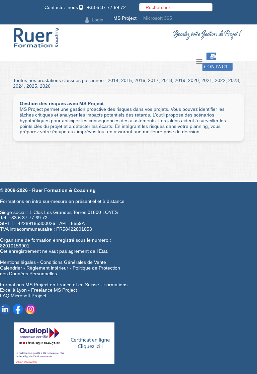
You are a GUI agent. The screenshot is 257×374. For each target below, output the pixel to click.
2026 (45, 86)
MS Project (125, 18)
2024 (18, 86)
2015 (126, 80)
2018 (166, 80)
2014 (113, 80)
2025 (31, 86)
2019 (180, 80)
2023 (233, 80)
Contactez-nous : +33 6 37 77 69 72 (85, 7)
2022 (220, 80)
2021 (206, 80)
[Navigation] (199, 62)
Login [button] (97, 19)
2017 (153, 80)
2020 (193, 80)
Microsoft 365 (157, 18)
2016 (140, 80)
